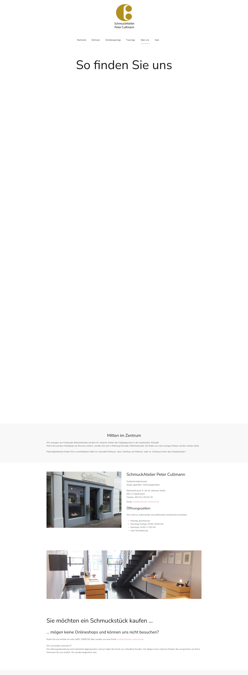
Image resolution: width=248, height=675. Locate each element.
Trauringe (130, 40)
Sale (157, 40)
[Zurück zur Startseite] (124, 15)
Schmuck (95, 40)
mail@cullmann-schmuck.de (146, 501)
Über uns (145, 40)
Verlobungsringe (113, 40)
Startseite (81, 40)
